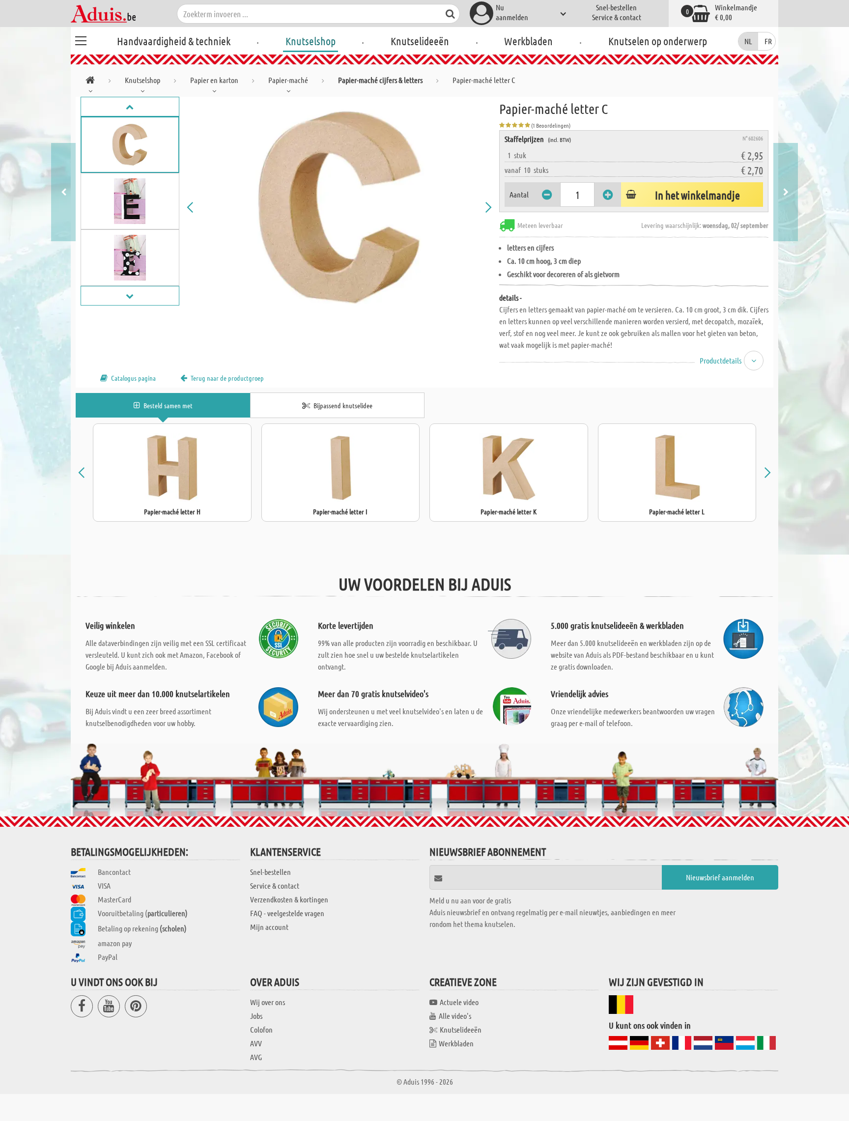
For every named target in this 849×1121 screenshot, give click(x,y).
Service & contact (616, 17)
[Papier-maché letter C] (339, 207)
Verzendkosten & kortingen (289, 899)
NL (748, 41)
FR (768, 41)
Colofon (261, 1029)
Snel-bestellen (616, 7)
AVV (256, 1043)
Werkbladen (528, 40)
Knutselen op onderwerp (657, 40)
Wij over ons (267, 1002)
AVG (256, 1057)
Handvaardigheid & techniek (173, 40)
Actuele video (459, 1002)
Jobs (256, 1015)
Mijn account (269, 926)
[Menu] (80, 39)
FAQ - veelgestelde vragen (287, 913)
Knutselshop (310, 40)
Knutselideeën (420, 40)
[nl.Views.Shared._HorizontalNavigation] (90, 81)
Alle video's (455, 1015)
